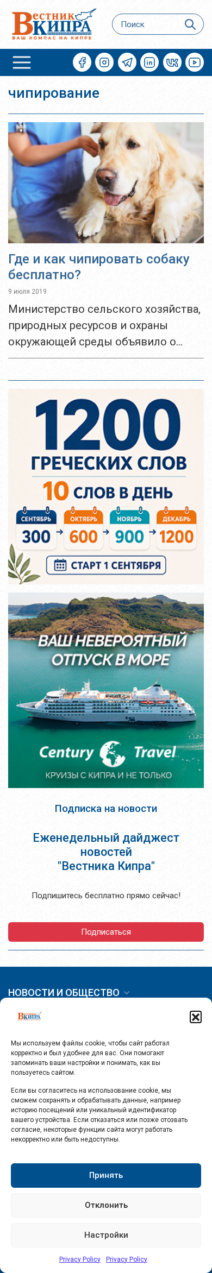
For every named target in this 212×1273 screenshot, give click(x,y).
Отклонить (106, 1205)
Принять (106, 1175)
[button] (195, 1016)
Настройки (106, 1235)
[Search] (190, 24)
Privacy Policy (80, 1259)
